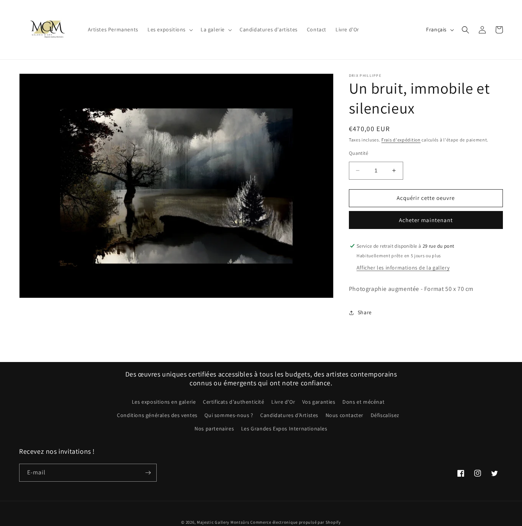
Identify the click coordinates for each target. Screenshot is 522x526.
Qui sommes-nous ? (228, 415)
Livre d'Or (283, 401)
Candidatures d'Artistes (289, 415)
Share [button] (365, 312)
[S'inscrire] (147, 473)
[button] (169, 29)
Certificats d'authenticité (233, 401)
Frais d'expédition (401, 140)
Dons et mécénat (363, 401)
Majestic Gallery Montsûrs (223, 522)
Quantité (358, 153)
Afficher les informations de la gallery (403, 267)
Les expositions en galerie (164, 401)
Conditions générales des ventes (157, 415)
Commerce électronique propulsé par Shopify (295, 522)
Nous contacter (344, 415)
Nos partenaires (214, 428)
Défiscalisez (385, 415)
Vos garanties (319, 401)
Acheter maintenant (426, 220)
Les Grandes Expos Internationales (284, 428)
